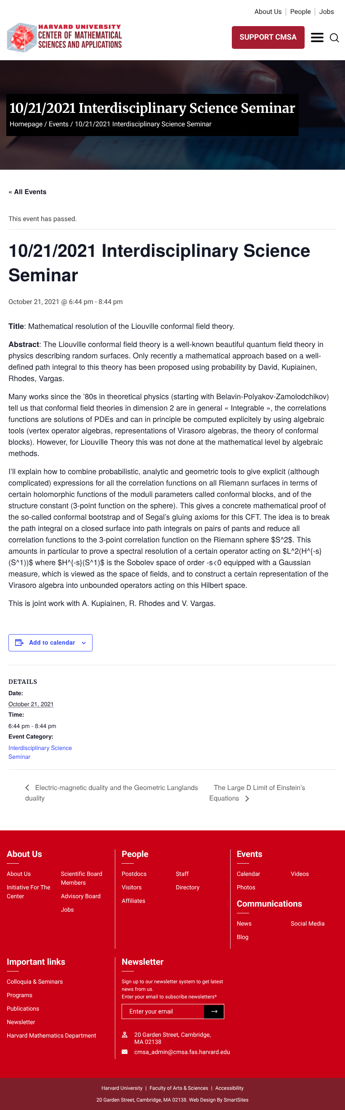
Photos (246, 887)
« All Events (27, 191)
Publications (23, 1009)
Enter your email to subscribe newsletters (169, 997)
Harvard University (121, 1088)
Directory (187, 887)
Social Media (307, 924)
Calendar (248, 874)
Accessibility (229, 1088)
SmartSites (236, 1100)
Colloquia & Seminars (35, 982)
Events (59, 124)
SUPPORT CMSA (268, 37)
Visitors (132, 887)
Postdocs (134, 874)
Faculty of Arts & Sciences (179, 1088)
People (300, 12)
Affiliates (133, 901)
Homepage (26, 124)
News (244, 924)
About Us (268, 12)
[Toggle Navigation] (317, 37)
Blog (243, 937)
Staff (182, 874)
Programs (19, 995)
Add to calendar (52, 642)
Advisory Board (81, 896)
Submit (214, 1012)
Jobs (326, 12)
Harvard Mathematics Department (51, 1036)
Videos (300, 874)
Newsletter (21, 1022)
